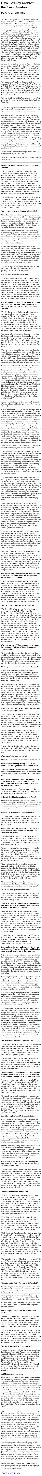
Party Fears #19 (7, 1473)
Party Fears (18, 1473)
